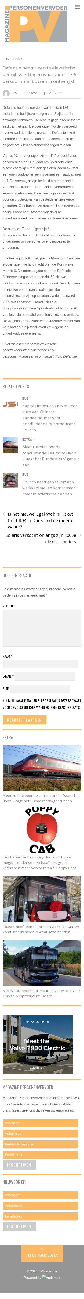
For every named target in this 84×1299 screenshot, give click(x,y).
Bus (6, 59)
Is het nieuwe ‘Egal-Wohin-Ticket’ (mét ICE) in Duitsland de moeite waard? (38, 520)
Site (6, 688)
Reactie (9, 605)
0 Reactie (30, 93)
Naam (7, 656)
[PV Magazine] (37, 42)
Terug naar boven (42, 1255)
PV (15, 93)
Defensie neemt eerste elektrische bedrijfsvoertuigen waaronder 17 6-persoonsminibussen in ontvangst (40, 74)
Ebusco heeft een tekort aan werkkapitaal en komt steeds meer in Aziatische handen (49, 488)
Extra (18, 59)
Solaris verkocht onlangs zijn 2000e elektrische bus (43, 538)
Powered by (33, 1277)
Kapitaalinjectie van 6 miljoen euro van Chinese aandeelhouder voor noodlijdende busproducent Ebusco (50, 418)
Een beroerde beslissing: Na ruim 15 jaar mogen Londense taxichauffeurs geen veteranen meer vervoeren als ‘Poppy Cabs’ (40, 862)
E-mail (8, 676)
